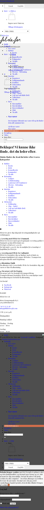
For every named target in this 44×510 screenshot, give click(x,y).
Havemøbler (16, 104)
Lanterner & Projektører (21, 70)
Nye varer (12, 48)
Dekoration (16, 85)
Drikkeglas (16, 91)
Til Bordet (12, 89)
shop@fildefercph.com (8, 308)
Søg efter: (7, 137)
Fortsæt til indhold (7, 1)
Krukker (15, 82)
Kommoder (16, 59)
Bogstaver (16, 78)
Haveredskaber (18, 108)
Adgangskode (6, 499)
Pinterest (7, 289)
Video (6, 135)
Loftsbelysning (17, 68)
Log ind (13, 503)
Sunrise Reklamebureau (11, 339)
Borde (14, 53)
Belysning (7, 176)
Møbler (11, 51)
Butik (6, 44)
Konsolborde (17, 57)
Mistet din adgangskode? (9, 507)
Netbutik (7, 46)
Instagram (8, 287)
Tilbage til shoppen (15, 27)
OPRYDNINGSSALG (11, 131)
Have (10, 102)
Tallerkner (16, 97)
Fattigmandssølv (18, 80)
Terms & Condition (28, 337)
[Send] (5, 142)
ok (9, 485)
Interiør (11, 76)
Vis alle (14, 74)
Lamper (15, 65)
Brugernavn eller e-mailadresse (12, 493)
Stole (14, 55)
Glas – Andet (17, 93)
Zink (14, 110)
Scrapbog (7, 133)
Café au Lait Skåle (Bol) (20, 95)
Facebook (7, 285)
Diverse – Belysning (19, 72)
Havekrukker (17, 106)
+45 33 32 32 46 (5, 306)
